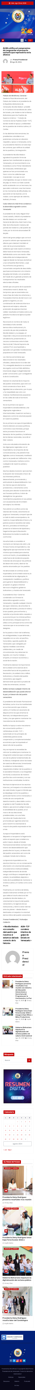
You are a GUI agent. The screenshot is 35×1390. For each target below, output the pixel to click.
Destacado (8, 1168)
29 (17, 1139)
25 (29, 1135)
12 (5, 1130)
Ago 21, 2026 (19, 1001)
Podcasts (27, 1381)
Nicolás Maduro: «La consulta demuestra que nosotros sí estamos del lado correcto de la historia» (11, 935)
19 (5, 1135)
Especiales (21, 1377)
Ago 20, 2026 (20, 1038)
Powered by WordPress (9, 1369)
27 (9, 1139)
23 (21, 1135)
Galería (16, 1381)
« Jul (5, 1150)
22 (17, 1135)
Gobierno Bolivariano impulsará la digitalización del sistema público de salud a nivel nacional (23, 1032)
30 (21, 1139)
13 (9, 1130)
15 (17, 1130)
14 (13, 1130)
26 (5, 1139)
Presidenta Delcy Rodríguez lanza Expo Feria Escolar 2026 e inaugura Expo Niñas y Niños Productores (23, 1013)
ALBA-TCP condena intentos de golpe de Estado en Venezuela (26, 933)
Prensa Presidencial (20, 60)
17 (25, 1130)
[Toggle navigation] (22, 40)
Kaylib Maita (8, 1243)
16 (21, 1130)
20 (9, 1135)
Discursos (6, 1381)
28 (13, 1139)
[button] (26, 40)
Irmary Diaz (8, 1203)
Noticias (15, 1168)
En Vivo (17, 1385)
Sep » (10, 1150)
